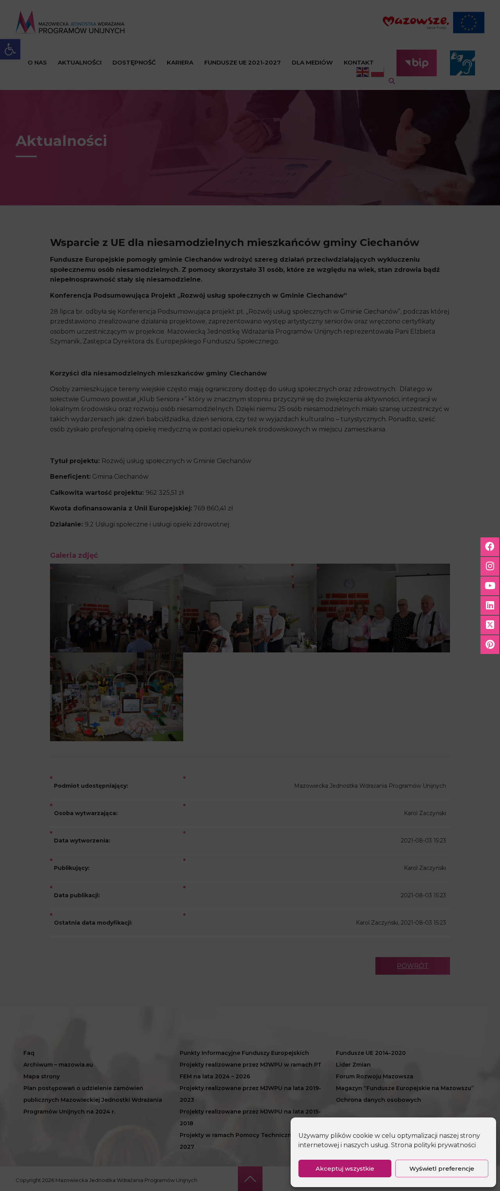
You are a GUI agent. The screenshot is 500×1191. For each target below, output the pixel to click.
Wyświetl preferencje (441, 1168)
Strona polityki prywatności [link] (433, 1145)
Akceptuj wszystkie (345, 1168)
